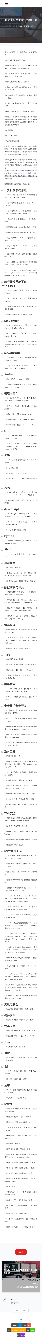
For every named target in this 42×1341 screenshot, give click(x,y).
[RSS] (21, 1319)
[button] (21, 1252)
